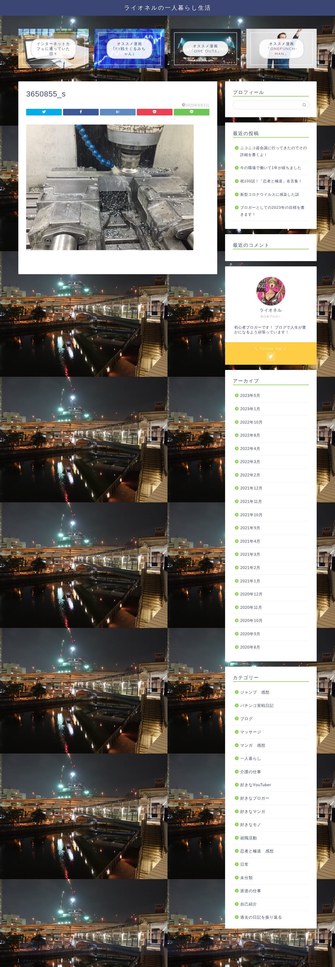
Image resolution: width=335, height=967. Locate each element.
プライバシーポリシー (38, 960)
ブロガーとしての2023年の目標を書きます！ (272, 211)
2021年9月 (250, 528)
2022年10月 (251, 422)
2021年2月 (250, 567)
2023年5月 (250, 395)
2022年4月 (250, 448)
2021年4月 (250, 541)
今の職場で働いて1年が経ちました (271, 168)
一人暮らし (250, 758)
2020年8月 (250, 647)
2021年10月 (251, 515)
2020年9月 (250, 634)
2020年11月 (251, 607)
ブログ (246, 718)
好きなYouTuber (255, 785)
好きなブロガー (255, 798)
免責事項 (68, 960)
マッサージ (250, 732)
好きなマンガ (252, 811)
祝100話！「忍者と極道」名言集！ (271, 181)
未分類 (246, 877)
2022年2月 (250, 475)
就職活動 (248, 838)
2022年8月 (250, 435)
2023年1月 (250, 409)
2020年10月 (251, 620)
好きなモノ (250, 824)
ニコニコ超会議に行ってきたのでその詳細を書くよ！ (273, 151)
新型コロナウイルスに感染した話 (269, 194)
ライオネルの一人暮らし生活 (167, 7)
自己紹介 (248, 904)
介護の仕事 (250, 771)
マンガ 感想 (252, 745)
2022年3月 (250, 461)
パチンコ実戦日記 (257, 705)
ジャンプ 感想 (255, 692)
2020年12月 (251, 594)
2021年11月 (251, 501)
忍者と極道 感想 (257, 851)
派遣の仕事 (250, 891)
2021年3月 (250, 554)
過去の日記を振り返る (261, 917)
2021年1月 (250, 581)
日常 (244, 864)
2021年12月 (251, 488)
